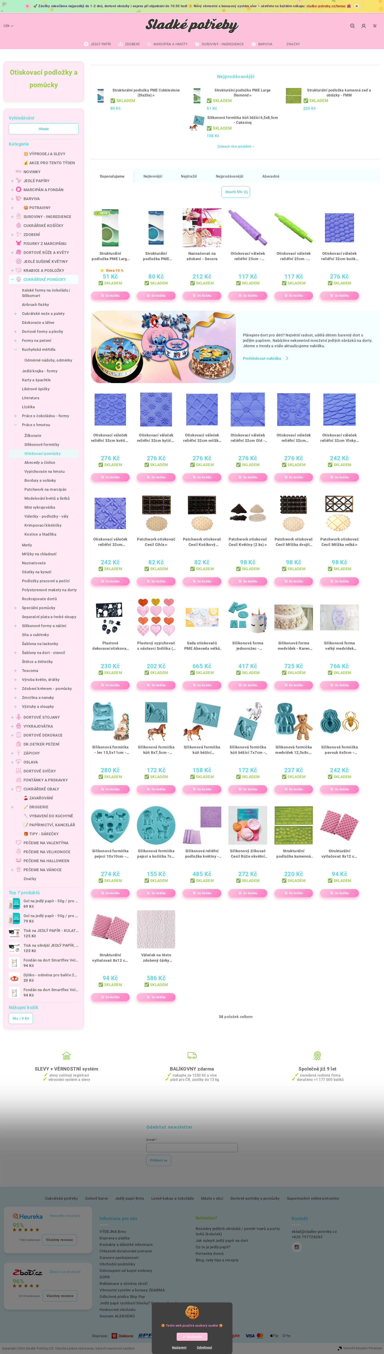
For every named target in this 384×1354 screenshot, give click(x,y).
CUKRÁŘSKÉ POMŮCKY (45, 279)
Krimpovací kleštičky (42, 525)
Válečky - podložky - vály (46, 516)
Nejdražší (189, 176)
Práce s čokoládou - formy (45, 416)
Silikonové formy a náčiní (44, 626)
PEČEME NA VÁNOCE (43, 870)
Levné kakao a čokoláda (172, 1198)
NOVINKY (32, 172)
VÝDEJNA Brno (113, 1231)
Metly (27, 545)
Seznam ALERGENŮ (117, 1316)
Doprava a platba (115, 1238)
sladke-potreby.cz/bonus (326, 6)
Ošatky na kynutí (36, 572)
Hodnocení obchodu (117, 1309)
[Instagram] (297, 1247)
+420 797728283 (307, 1237)
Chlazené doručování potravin (126, 1251)
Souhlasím (194, 1337)
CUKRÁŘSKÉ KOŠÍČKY (43, 225)
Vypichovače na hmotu (44, 471)
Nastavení (179, 1347)
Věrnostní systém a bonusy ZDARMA (132, 1290)
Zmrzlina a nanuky (38, 697)
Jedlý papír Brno (129, 1198)
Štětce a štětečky (37, 661)
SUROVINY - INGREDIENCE (48, 216)
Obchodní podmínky (117, 1264)
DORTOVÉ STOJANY (42, 717)
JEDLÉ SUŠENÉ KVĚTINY (46, 261)
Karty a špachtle (36, 380)
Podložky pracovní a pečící (45, 581)
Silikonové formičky (41, 444)
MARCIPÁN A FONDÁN (44, 190)
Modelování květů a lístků (46, 498)
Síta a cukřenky (35, 634)
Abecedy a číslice (39, 462)
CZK (6, 26)
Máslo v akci (212, 1198)
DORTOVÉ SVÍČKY (40, 771)
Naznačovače (34, 563)
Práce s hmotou (36, 425)
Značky (30, 879)
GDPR (105, 1277)
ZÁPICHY (32, 753)
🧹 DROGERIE (36, 807)
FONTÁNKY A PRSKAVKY (46, 780)
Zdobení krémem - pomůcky (47, 688)
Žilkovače (32, 435)
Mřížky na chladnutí (39, 554)
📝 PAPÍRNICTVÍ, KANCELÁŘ (49, 825)
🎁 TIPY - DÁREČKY (41, 834)
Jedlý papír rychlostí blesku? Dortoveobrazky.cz (142, 1303)
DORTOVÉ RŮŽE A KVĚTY (46, 252)
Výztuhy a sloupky (38, 706)
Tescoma (30, 670)
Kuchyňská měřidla (39, 349)
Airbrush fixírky (35, 304)
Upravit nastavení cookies (115, 1348)
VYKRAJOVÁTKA (38, 726)
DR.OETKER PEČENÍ (41, 744)
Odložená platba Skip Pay (122, 1296)
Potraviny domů (210, 1253)
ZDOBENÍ (32, 234)
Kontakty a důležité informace (126, 1244)
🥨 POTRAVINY (37, 207)
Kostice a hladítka (40, 534)
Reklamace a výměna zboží (124, 1283)
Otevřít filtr (234, 192)
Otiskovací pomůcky (42, 453)
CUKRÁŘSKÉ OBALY (41, 789)
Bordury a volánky (40, 480)
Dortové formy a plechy (42, 331)
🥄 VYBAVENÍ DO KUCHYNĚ (48, 816)
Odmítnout (204, 1347)
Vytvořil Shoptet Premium (362, 1348)
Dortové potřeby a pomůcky (255, 1198)
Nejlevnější (152, 176)
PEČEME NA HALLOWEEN (46, 861)
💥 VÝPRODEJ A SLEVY (44, 154)
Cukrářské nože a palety (43, 313)
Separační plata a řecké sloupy (49, 617)
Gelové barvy (96, 1198)
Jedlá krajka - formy (39, 371)
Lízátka (28, 407)
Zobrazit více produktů (234, 146)
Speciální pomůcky (38, 608)
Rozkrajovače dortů (39, 599)
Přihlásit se (158, 1160)
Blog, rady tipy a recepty (217, 1260)
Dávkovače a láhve (38, 322)
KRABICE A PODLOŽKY (44, 270)
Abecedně (270, 176)
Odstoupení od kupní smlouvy (126, 1270)
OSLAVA (31, 762)
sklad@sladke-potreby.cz (314, 1231)
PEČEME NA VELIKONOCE (47, 852)
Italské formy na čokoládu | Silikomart (46, 293)
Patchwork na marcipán (45, 489)
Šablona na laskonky (40, 643)
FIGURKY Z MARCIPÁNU (45, 243)
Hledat (44, 129)
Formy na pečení (36, 340)
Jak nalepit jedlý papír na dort (222, 1240)
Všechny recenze (59, 1240)
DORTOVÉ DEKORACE (43, 735)
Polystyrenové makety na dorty (49, 590)
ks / (21, 1018)
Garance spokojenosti (119, 1257)
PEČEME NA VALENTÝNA (46, 843)
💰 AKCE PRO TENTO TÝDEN (49, 163)
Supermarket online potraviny (313, 1198)
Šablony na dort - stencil (43, 652)
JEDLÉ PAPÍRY (37, 181)
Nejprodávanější (229, 176)
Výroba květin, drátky (40, 679)
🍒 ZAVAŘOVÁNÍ (38, 798)
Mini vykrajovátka (39, 507)
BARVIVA (32, 198)
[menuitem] (97, 44)
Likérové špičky (36, 389)
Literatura (30, 398)
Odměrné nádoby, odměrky (48, 360)
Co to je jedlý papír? (213, 1247)
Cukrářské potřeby (61, 1198)
